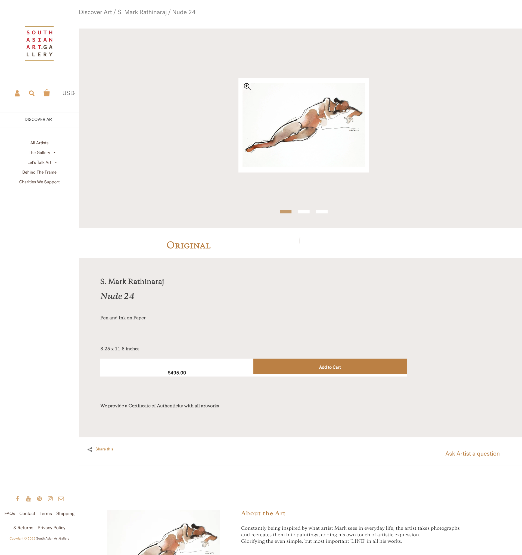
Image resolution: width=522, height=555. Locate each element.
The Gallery (39, 153)
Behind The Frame (39, 172)
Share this (104, 448)
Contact (27, 513)
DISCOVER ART (39, 120)
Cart (47, 93)
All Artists (39, 143)
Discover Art (110, 20)
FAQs (9, 513)
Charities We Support (39, 182)
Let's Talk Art (39, 162)
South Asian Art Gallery (52, 539)
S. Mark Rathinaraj (138, 20)
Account (18, 93)
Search (32, 93)
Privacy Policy (52, 528)
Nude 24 (163, 20)
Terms (46, 513)
